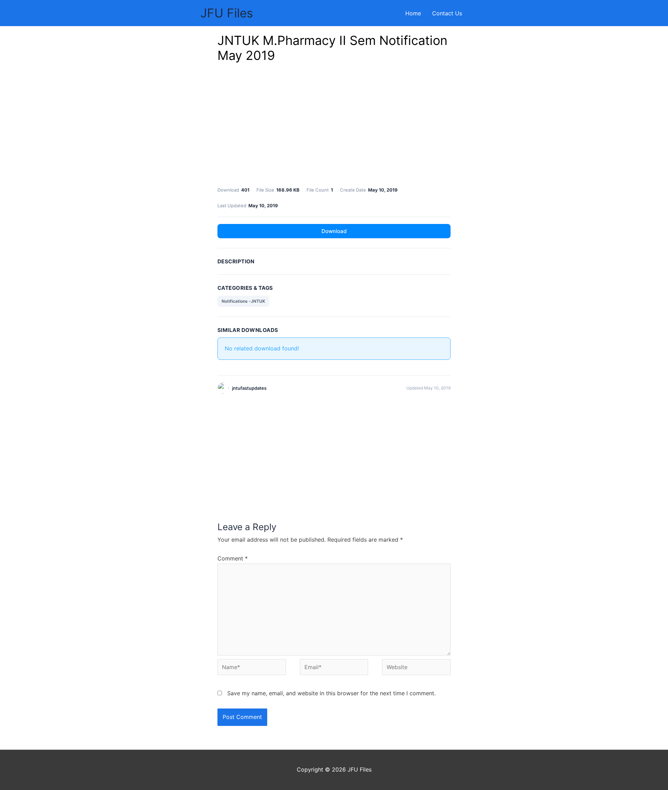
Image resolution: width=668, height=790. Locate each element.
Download (334, 231)
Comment (232, 558)
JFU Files (226, 13)
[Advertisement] (334, 126)
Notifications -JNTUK (243, 301)
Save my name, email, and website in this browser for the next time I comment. (331, 693)
